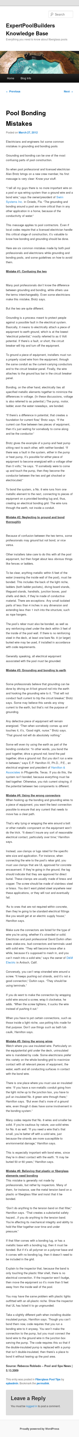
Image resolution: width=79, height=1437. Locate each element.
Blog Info (26, 78)
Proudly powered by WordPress (39, 1429)
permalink (43, 1383)
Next (68, 91)
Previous (13, 91)
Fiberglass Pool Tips (48, 1379)
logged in (31, 1406)
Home (10, 78)
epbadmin (12, 1383)
